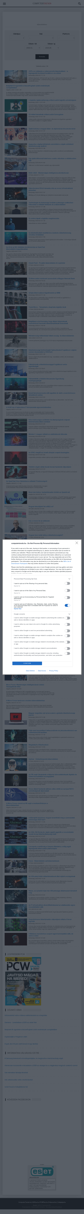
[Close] (77, 543)
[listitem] (42, 579)
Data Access (42, 671)
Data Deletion (30, 671)
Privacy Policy (53, 671)
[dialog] (42, 607)
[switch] (67, 583)
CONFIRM (27, 663)
